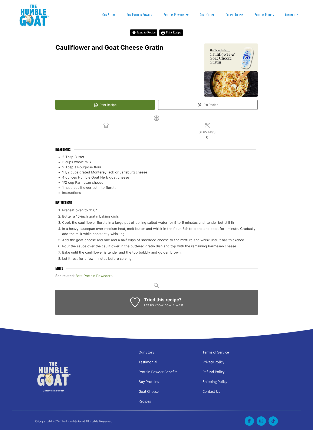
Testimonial (148, 361)
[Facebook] (249, 421)
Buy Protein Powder (139, 14)
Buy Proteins (149, 381)
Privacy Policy (213, 361)
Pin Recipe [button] (210, 105)
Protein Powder (174, 14)
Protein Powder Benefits (158, 371)
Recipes (145, 401)
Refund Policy (213, 371)
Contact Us (291, 14)
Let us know (154, 305)
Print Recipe (173, 32)
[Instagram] (261, 421)
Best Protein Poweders (94, 276)
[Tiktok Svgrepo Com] (273, 421)
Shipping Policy (214, 381)
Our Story (108, 14)
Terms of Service (215, 352)
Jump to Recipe (145, 32)
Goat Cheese (207, 14)
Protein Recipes (264, 14)
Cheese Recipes (234, 14)
